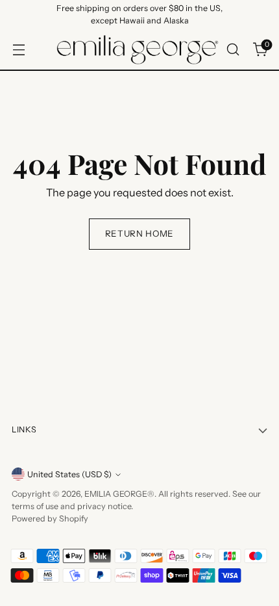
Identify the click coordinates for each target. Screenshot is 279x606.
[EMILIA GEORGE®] (137, 49)
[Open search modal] (232, 49)
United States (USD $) (69, 474)
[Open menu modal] (18, 49)
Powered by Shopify (50, 518)
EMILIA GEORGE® (119, 494)
